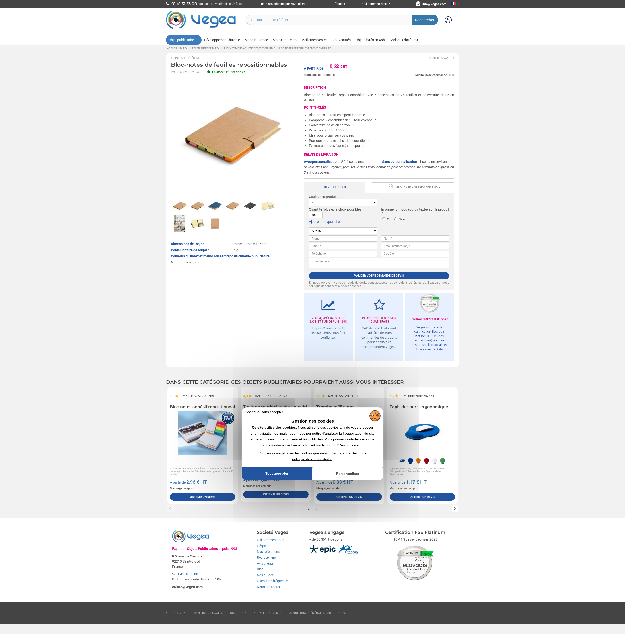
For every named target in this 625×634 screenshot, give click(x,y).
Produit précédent (187, 58)
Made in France (256, 40)
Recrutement (266, 557)
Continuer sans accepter (264, 412)
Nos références (268, 552)
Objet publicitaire (181, 40)
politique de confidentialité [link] (312, 459)
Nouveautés (341, 40)
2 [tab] (316, 509)
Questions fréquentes (273, 581)
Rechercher (425, 20)
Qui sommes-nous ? (376, 4)
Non (402, 219)
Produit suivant (439, 58)
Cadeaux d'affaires (404, 40)
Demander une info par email (417, 186)
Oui (389, 219)
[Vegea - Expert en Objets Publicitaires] (201, 29)
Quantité (315, 209)
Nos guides (265, 575)
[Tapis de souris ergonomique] (422, 433)
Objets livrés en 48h (370, 40)
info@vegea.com (434, 4)
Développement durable (222, 40)
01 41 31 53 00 (186, 574)
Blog (260, 569)
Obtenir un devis (202, 497)
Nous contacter (268, 587)
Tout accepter (276, 473)
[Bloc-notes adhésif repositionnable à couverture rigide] (202, 433)
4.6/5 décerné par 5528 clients (286, 4)
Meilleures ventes (314, 40)
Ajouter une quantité (324, 221)
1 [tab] (308, 509)
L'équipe (339, 4)
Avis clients (265, 563)
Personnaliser (347, 474)
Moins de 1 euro (285, 40)
